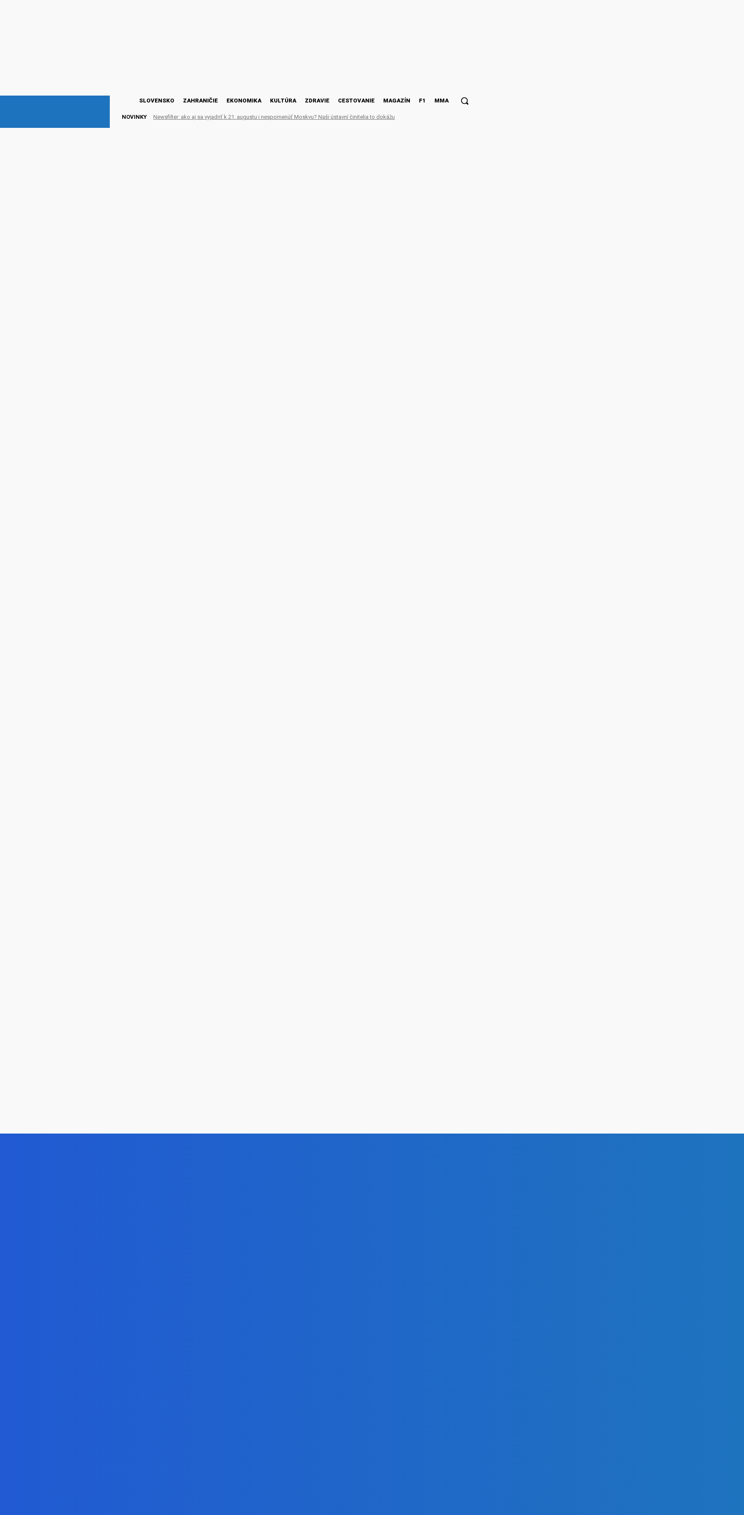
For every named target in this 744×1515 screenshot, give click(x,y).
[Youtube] (194, 1501)
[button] (464, 100)
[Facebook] (96, 1501)
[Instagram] (145, 1501)
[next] (451, 117)
